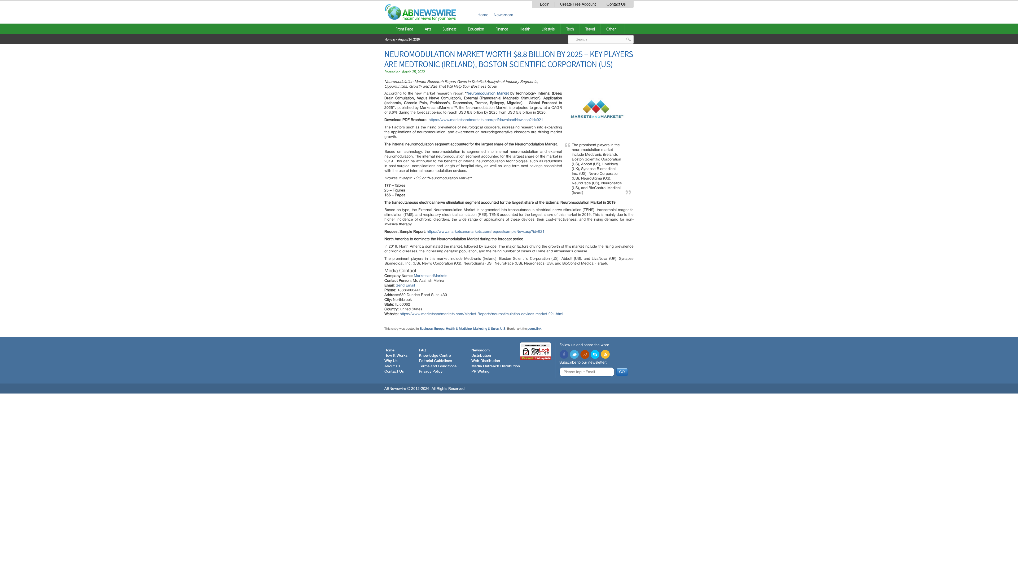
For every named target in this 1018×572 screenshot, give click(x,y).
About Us (392, 366)
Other (611, 29)
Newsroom (503, 14)
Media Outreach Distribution (495, 366)
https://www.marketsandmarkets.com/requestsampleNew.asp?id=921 (486, 231)
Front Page (404, 29)
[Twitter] (574, 355)
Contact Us (616, 4)
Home (482, 14)
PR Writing (480, 371)
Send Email (405, 285)
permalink (534, 328)
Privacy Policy (430, 371)
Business (449, 29)
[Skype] (594, 355)
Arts (428, 29)
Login (544, 4)
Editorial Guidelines (435, 361)
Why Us (390, 361)
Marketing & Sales (486, 328)
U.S (503, 328)
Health (525, 29)
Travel (590, 29)
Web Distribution (485, 361)
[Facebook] (563, 355)
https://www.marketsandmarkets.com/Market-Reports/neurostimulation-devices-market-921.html (481, 314)
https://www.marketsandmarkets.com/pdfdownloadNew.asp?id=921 (486, 120)
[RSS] (605, 355)
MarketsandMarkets (430, 276)
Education (476, 29)
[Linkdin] (584, 355)
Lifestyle (548, 29)
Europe (439, 328)
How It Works (395, 356)
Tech (570, 29)
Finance (501, 29)
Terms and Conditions (438, 366)
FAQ (422, 350)
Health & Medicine (459, 328)
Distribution (481, 356)
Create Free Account (578, 4)
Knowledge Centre (435, 356)
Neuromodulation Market (488, 93)
